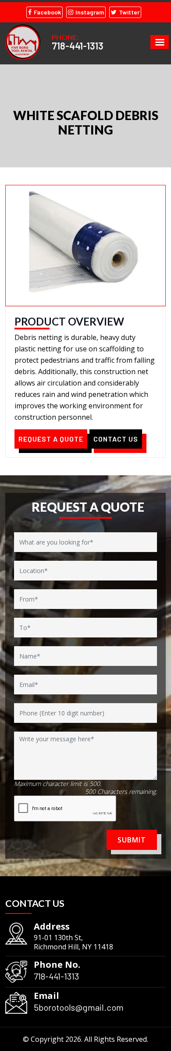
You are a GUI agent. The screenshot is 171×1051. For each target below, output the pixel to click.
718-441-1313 (77, 45)
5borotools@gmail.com (79, 1007)
